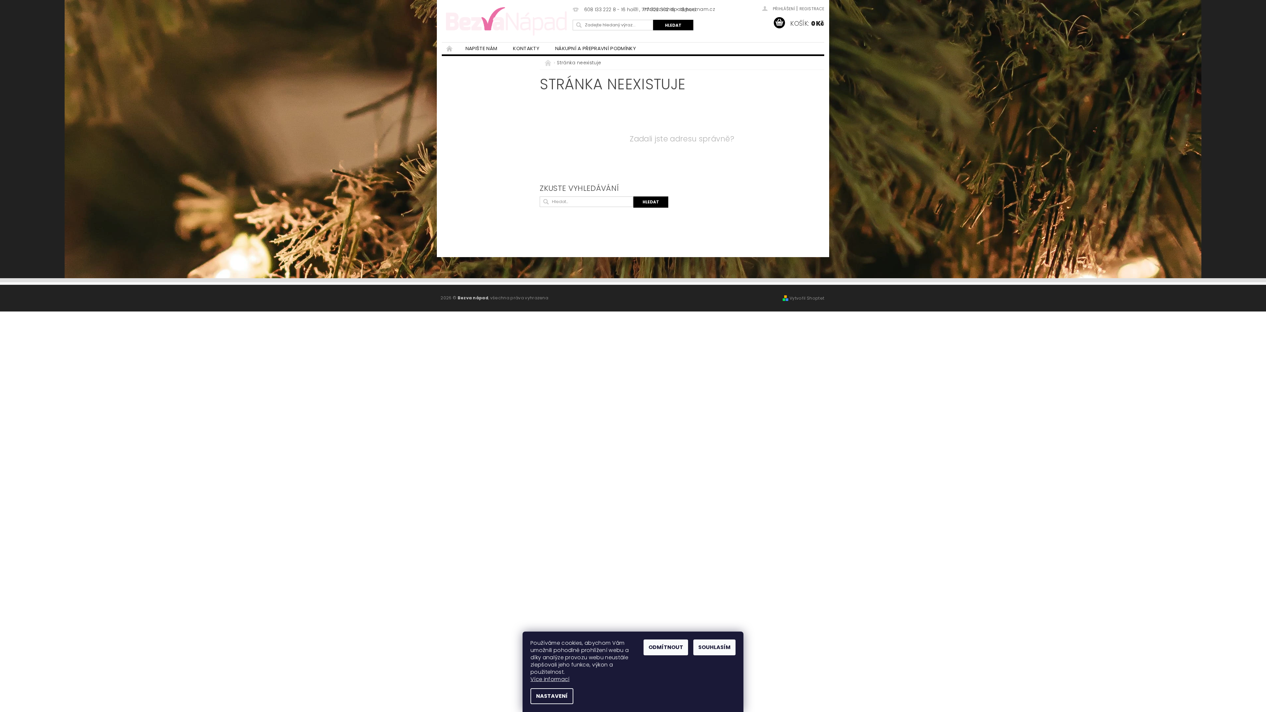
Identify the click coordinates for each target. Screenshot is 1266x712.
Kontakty (526, 48)
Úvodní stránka (450, 48)
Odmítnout (665, 647)
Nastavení (552, 696)
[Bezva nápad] (506, 20)
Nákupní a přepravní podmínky (595, 48)
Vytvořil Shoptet (807, 298)
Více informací (549, 679)
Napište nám (481, 48)
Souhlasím (714, 647)
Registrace (811, 9)
